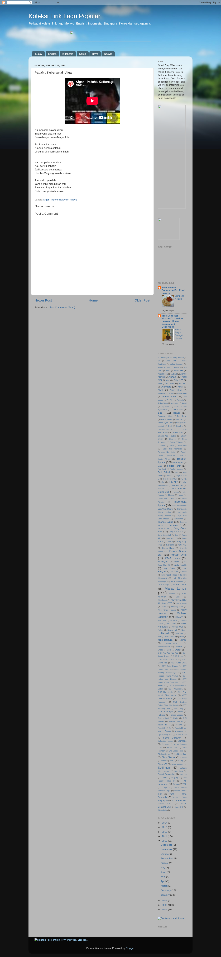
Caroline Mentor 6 (166, 429)
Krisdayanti (163, 562)
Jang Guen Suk (164, 535)
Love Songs (163, 585)
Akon (160, 383)
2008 (165, 905)
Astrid (184, 403)
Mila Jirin (162, 620)
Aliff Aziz (182, 383)
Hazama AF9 (177, 485)
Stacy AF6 (162, 764)
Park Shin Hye (165, 711)
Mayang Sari (177, 607)
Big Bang (181, 416)
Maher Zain (180, 584)
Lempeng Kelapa (179, 297)
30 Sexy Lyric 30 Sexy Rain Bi (171, 357)
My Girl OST (177, 627)
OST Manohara (175, 689)
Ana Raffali (181, 393)
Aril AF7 (170, 400)
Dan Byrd (182, 445)
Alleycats (166, 386)
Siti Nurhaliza (180, 754)
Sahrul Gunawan (172, 738)
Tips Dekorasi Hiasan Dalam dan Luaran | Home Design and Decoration (172, 321)
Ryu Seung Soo (165, 735)
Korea (82, 53)
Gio (162, 482)
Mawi (164, 607)
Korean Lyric (178, 554)
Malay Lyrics (176, 588)
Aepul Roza (163, 374)
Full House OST (170, 479)
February (166, 890)
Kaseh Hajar (168, 548)
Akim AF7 (178, 380)
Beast (176, 412)
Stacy (180, 760)
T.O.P (164, 778)
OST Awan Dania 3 (167, 659)
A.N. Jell (171, 361)
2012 (165, 832)
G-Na (183, 479)
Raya (95, 53)
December (167, 845)
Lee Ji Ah (174, 572)
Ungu (165, 787)
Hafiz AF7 (173, 482)
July (163, 867)
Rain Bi (162, 724)
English (52, 53)
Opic (169, 650)
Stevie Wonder (177, 764)
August (165, 863)
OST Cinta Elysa (178, 663)
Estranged (178, 462)
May (163, 876)
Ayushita (165, 406)
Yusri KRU (179, 807)
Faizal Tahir (174, 466)
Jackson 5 (175, 525)
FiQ (176, 472)
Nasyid (108, 53)
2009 (165, 900)
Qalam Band (163, 718)
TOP (184, 784)
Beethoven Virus (165, 416)
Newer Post (43, 300)
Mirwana (173, 620)
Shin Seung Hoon (176, 751)
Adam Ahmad (164, 367)
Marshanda (162, 600)
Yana (171, 794)
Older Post (142, 300)
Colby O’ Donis (176, 442)
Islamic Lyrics (165, 522)
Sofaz (163, 761)
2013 (165, 827)
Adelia (176, 367)
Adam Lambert (176, 364)
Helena (176, 492)
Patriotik (161, 715)
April (163, 881)
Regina (179, 725)
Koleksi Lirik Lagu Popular (64, 16)
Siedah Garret (164, 754)
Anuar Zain (169, 396)
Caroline (179, 426)
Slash (184, 757)
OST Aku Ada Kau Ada (168, 653)
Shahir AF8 (172, 748)
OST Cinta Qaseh (170, 666)
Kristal (176, 562)
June (164, 872)
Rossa (168, 731)
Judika (170, 541)
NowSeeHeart (164, 646)
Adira (168, 371)
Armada (180, 400)
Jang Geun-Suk (176, 532)
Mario (178, 597)
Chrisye (172, 439)
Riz (170, 728)
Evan (160, 466)
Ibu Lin (174, 498)
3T (159, 361)
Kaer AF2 (182, 545)
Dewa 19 (171, 455)
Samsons (182, 741)
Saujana (165, 744)
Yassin (175, 797)
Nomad (183, 640)
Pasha (180, 712)
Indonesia (67, 53)
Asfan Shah (163, 403)
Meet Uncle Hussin (167, 610)
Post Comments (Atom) (62, 307)
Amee (171, 393)
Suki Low (178, 771)
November (167, 849)
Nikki (181, 637)
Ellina (181, 455)
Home (93, 300)
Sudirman (164, 767)
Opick (178, 649)
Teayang (174, 778)
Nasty (183, 630)
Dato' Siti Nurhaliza (172, 449)
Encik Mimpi (164, 459)
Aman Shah (176, 390)
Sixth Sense (168, 757)
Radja (175, 718)
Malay (38, 53)
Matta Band (181, 603)
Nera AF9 (179, 633)
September (167, 858)
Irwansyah (178, 519)
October (165, 854)
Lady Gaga (180, 565)
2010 (165, 841)
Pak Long (178, 708)
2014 (165, 822)
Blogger (130, 948)
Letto (184, 572)
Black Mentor (166, 419)
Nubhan (179, 646)
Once (160, 650)
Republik (161, 728)
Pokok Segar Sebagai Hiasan (179, 333)
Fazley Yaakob (176, 469)
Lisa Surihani (177, 581)
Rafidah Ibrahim (176, 721)
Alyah (160, 390)
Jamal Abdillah (164, 528)
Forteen (168, 476)
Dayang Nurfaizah (166, 452)
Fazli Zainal (164, 472)
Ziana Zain (162, 810)
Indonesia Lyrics (60, 199)
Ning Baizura (165, 640)
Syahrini (183, 774)
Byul (170, 426)
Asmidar (174, 403)
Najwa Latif (172, 630)
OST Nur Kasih (165, 692)
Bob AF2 (179, 419)
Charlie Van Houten (167, 436)
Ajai (167, 380)
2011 (165, 836)
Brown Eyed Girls (165, 423)
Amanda (161, 393)
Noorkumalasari (172, 643)
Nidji (159, 637)
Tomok (176, 784)
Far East (162, 469)
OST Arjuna (178, 656)
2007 (165, 909)
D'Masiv (161, 445)
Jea (176, 535)
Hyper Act (162, 498)
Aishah (172, 377)
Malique (172, 593)
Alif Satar (170, 383)
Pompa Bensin (176, 715)
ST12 (171, 760)
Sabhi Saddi (181, 735)
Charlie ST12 (177, 433)
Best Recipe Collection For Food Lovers (173, 290)
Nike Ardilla (170, 636)
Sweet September (166, 774)
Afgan (46, 199)
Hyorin (180, 495)
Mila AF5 (179, 617)
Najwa (160, 630)
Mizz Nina (171, 624)
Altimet (180, 387)
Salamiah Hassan (165, 741)
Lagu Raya (169, 568)
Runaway (179, 731)
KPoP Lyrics (172, 558)
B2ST (161, 412)
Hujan (171, 495)
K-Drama (170, 545)
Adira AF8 (178, 370)
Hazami (161, 489)
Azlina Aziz (177, 409)
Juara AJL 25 (171, 538)
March (164, 885)
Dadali (171, 445)
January (165, 895)
